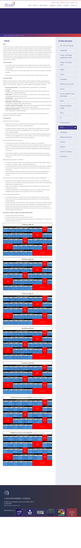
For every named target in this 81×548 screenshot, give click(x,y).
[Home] (6, 495)
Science (68, 142)
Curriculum (11, 35)
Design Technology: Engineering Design (68, 56)
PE (68, 118)
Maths (68, 101)
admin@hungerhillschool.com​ (13, 505)
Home (5, 35)
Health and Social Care (68, 84)
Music (68, 113)
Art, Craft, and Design (68, 46)
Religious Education (68, 137)
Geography (68, 79)
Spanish (68, 147)
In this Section (65, 41)
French (68, 74)
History (68, 89)
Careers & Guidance (68, 152)
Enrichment (68, 156)
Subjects (17, 35)
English (68, 70)
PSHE (22, 35)
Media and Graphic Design (68, 107)
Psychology (68, 132)
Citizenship (68, 50)
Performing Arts (68, 123)
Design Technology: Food (68, 63)
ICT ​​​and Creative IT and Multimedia (68, 95)
